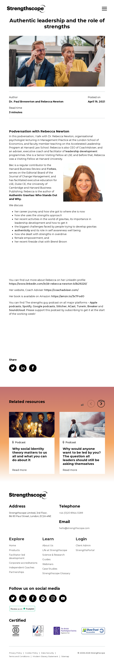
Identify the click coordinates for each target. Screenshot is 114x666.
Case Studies (49, 568)
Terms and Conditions (19, 656)
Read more (19, 470)
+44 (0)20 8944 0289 (71, 512)
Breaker (92, 306)
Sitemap (65, 656)
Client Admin (83, 545)
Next (101, 404)
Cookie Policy (31, 653)
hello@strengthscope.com (74, 528)
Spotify (27, 306)
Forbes (51, 168)
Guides (46, 559)
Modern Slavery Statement (45, 656)
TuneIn (81, 306)
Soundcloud (17, 310)
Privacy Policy (15, 653)
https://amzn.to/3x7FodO (67, 296)
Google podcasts (44, 306)
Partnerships (16, 572)
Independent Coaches (21, 567)
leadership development (81, 151)
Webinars (47, 564)
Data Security (47, 653)
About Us (47, 545)
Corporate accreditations (23, 562)
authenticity (22, 230)
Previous (91, 404)
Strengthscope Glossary (56, 573)
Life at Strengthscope (54, 550)
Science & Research (53, 554)
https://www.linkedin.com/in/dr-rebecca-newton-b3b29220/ (48, 283)
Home (12, 545)
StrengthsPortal (85, 550)
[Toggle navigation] (104, 9)
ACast (71, 306)
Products (14, 550)
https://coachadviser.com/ (61, 290)
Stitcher (61, 306)
